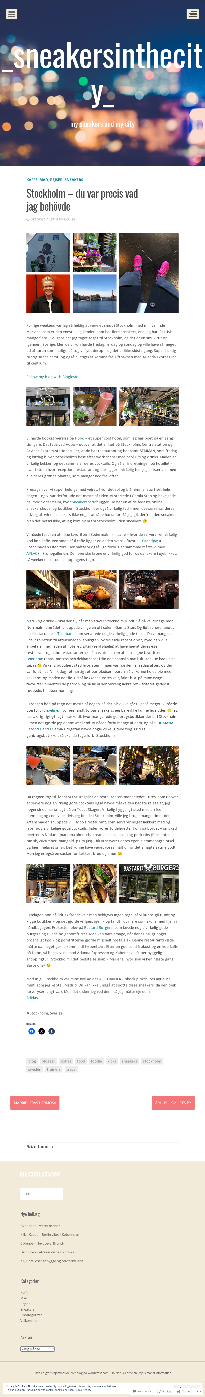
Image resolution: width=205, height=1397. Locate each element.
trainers (54, 1069)
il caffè (120, 534)
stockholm (152, 1061)
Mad (43, 179)
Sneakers (73, 179)
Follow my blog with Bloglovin (52, 376)
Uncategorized (31, 1315)
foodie (96, 1061)
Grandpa (149, 540)
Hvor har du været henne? (40, 1226)
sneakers (129, 1061)
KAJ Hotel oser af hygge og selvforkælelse (51, 1261)
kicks (112, 1061)
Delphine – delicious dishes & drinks (47, 1252)
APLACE (32, 553)
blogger (48, 1061)
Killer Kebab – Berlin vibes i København (49, 1234)
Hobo (79, 438)
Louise (69, 219)
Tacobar (64, 633)
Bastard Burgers (98, 927)
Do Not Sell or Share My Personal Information (141, 1373)
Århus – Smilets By (173, 1102)
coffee (66, 1061)
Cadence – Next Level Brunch (42, 1243)
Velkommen (29, 1320)
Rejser (56, 179)
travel (71, 1069)
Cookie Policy (83, 1390)
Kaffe (31, 179)
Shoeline (51, 710)
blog (32, 1061)
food (81, 1061)
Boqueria (34, 658)
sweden (34, 1069)
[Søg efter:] (41, 1194)
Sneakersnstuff (85, 502)
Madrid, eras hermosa (35, 1102)
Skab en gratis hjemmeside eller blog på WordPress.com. (71, 1373)
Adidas (32, 997)
